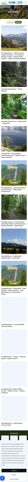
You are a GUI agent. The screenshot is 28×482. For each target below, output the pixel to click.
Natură (18, 22)
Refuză (14, 475)
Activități (10, 22)
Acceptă (14, 470)
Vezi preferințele (14, 479)
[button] (2, 478)
